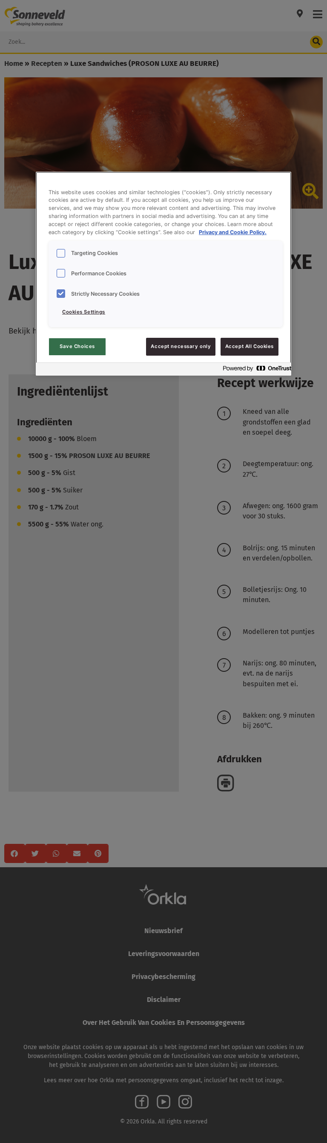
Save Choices (77, 346)
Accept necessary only (181, 346)
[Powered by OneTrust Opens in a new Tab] (254, 370)
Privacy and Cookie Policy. (233, 232)
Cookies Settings (83, 312)
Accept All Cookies (249, 346)
